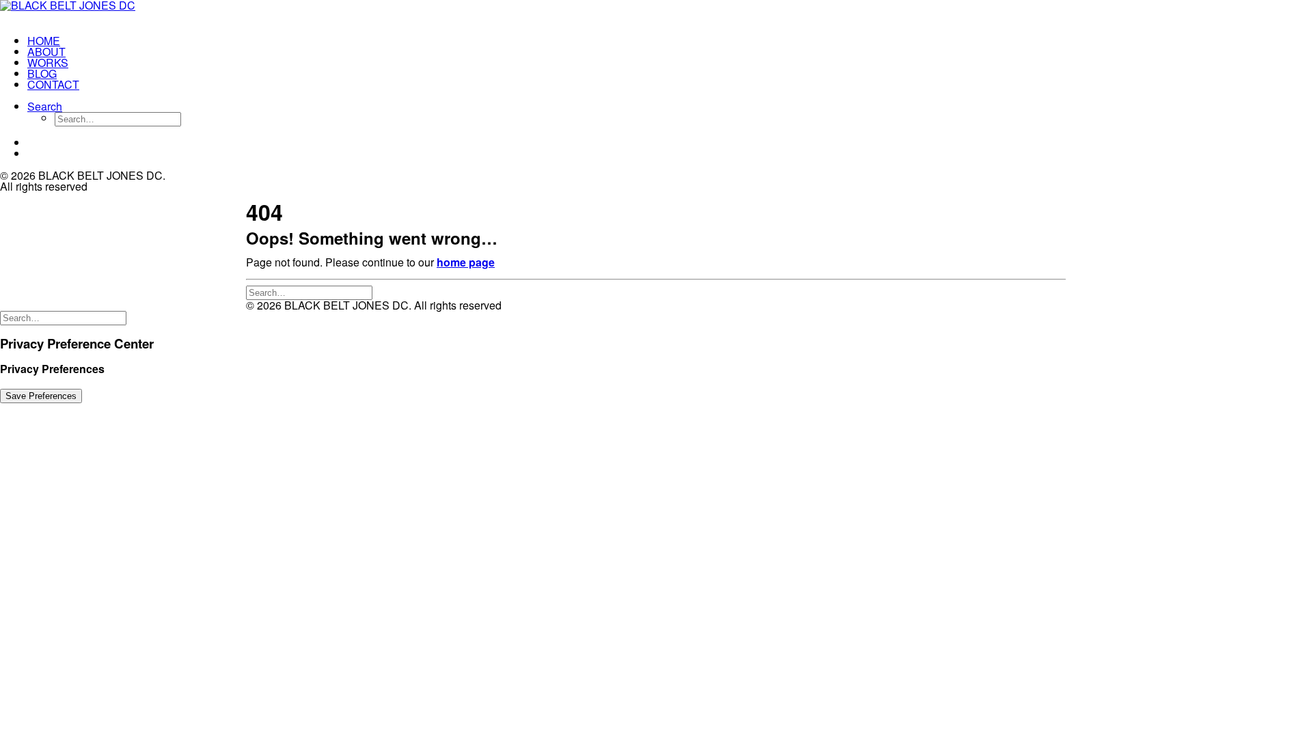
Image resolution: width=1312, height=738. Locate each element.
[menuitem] (99, 41)
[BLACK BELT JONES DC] (86, 12)
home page (466, 262)
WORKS (47, 62)
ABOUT (46, 51)
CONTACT (53, 84)
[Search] (309, 291)
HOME (43, 41)
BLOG (42, 73)
